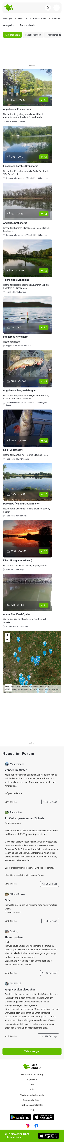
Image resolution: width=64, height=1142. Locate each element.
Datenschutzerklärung (32, 1074)
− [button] (7, 640)
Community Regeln (32, 1100)
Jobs (32, 1089)
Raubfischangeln (33, 35)
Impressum (32, 1079)
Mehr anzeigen (32, 1051)
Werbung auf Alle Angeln (32, 1095)
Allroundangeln (12, 35)
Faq (32, 1110)
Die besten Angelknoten (32, 1105)
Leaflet (6, 686)
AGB (32, 1084)
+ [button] (7, 635)
